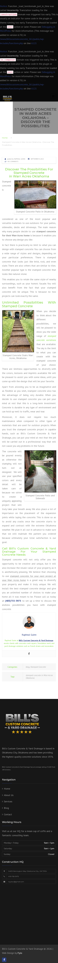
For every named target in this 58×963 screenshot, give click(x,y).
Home (5, 138)
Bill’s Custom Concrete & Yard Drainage (36, 640)
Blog (6, 807)
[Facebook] (29, 653)
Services (8, 801)
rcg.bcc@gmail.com (16, 882)
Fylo (20, 953)
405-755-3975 (13, 876)
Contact (8, 814)
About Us (8, 795)
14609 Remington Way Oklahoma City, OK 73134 (27, 871)
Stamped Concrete (38, 666)
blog (28, 666)
